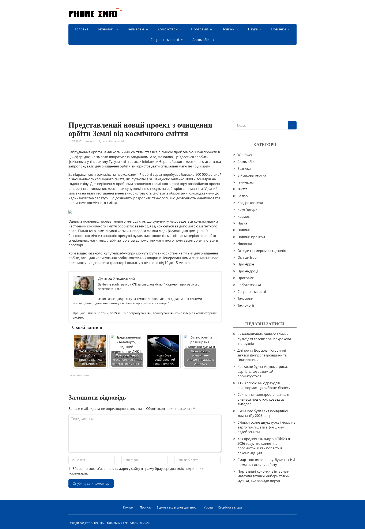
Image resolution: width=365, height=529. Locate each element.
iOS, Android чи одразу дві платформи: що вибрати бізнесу (263, 385)
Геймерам (136, 29)
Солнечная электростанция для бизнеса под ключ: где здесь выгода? (263, 399)
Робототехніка (249, 285)
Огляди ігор (247, 257)
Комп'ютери (168, 29)
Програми (199, 29)
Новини (228, 29)
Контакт (129, 507)
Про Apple (245, 264)
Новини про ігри (251, 237)
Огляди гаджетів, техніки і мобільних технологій (103, 523)
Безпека (244, 168)
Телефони (245, 298)
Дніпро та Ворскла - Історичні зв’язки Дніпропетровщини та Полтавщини (262, 355)
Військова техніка (251, 175)
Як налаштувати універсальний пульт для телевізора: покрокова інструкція (264, 339)
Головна (82, 29)
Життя (242, 189)
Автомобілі (201, 39)
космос (85, 375)
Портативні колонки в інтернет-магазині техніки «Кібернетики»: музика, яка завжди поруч (263, 476)
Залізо (242, 196)
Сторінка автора (230, 507)
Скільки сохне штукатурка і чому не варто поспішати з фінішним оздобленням (266, 427)
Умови (208, 507)
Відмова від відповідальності (178, 507)
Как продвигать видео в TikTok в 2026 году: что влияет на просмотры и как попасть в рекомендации (263, 446)
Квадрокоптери (250, 202)
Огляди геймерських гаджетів (261, 250)
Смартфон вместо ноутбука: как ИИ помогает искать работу (266, 462)
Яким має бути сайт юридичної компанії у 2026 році (262, 413)
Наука (253, 29)
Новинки (278, 29)
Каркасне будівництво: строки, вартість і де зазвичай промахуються (262, 371)
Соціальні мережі (164, 39)
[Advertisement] (182, 76)
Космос (90, 141)
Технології (106, 29)
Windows (244, 154)
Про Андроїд (247, 271)
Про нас (145, 507)
